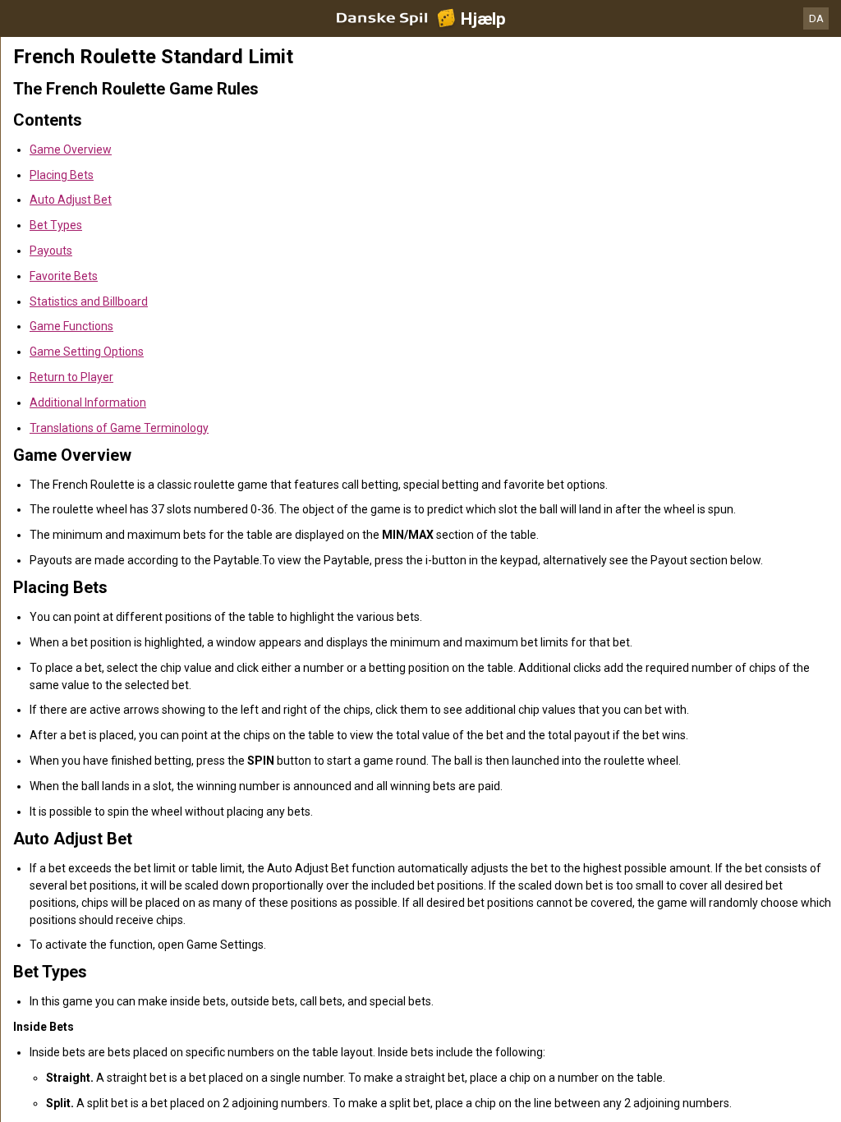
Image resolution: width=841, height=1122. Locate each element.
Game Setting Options (87, 351)
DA (816, 18)
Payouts (51, 250)
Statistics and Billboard (89, 301)
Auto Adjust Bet (71, 199)
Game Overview (71, 149)
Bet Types (56, 225)
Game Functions (71, 326)
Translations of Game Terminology (119, 428)
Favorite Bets (64, 276)
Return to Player (71, 377)
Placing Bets (62, 175)
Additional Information (88, 402)
